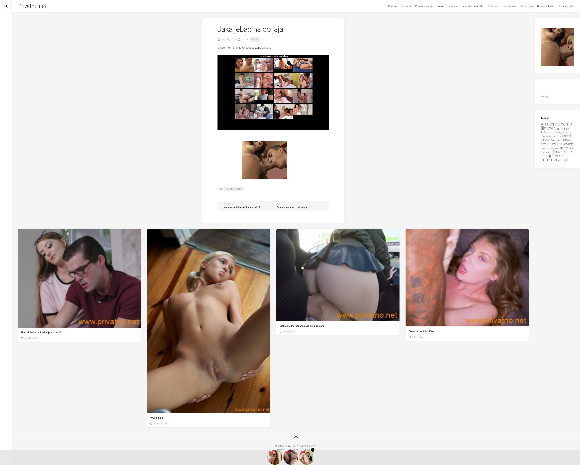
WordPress (294, 449)
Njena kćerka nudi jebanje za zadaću (41, 332)
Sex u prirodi (547, 152)
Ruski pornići (566, 148)
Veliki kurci (560, 160)
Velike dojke (526, 6)
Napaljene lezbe (545, 6)
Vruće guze (493, 6)
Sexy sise (453, 6)
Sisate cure (562, 151)
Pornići (440, 6)
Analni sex (561, 128)
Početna (392, 6)
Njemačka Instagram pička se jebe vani (301, 326)
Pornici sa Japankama (549, 148)
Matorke (553, 144)
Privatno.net (32, 6)
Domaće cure (510, 6)
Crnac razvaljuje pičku (421, 331)
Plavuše (567, 144)
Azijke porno (547, 132)
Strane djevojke (566, 6)
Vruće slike (156, 417)
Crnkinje (558, 132)
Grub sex (556, 140)
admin (244, 39)
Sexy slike (406, 6)
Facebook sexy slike (473, 6)
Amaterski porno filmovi (556, 126)
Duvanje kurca (554, 136)
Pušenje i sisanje (424, 6)
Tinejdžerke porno (234, 189)
